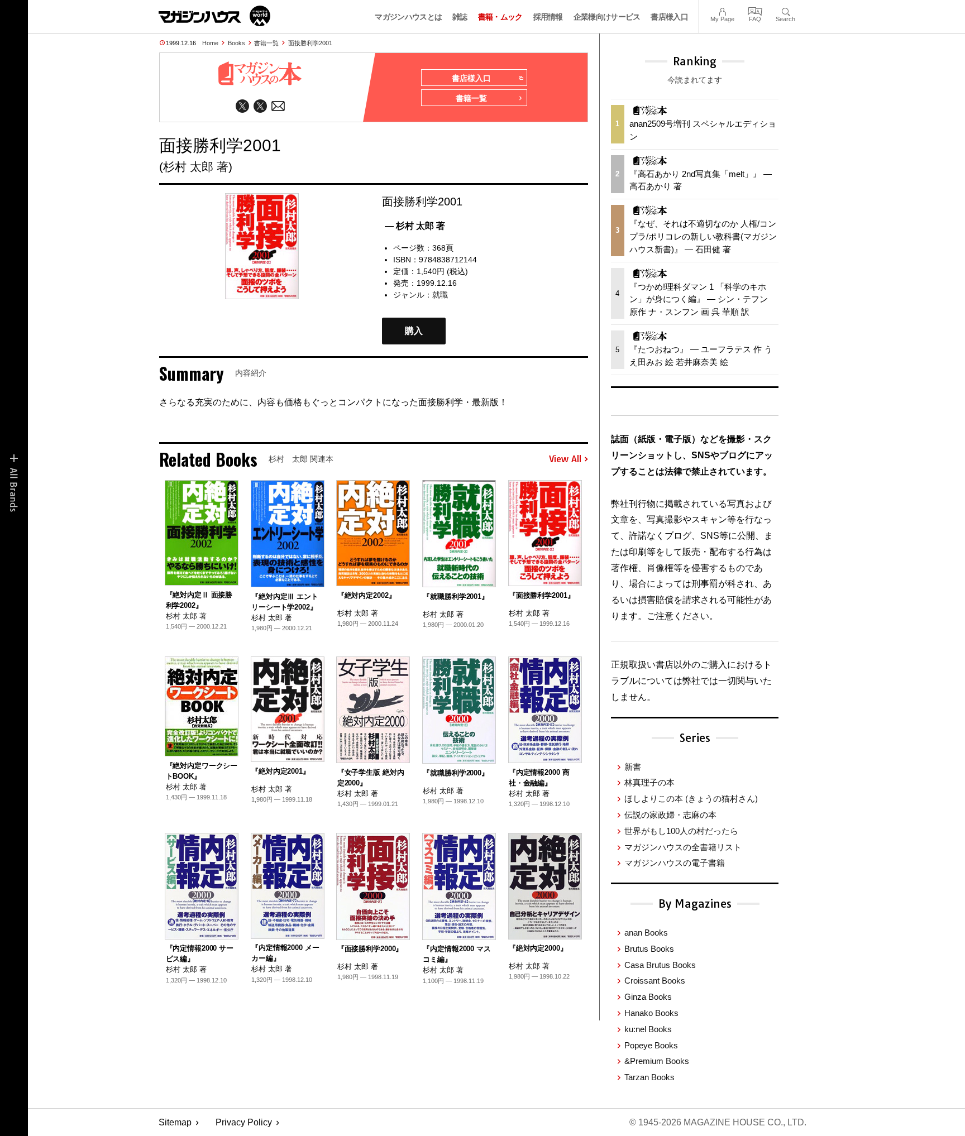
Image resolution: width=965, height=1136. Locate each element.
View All (565, 459)
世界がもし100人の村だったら (681, 831)
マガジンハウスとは (408, 17)
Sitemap (175, 1122)
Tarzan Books (649, 1077)
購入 (414, 330)
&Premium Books (656, 1061)
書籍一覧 (266, 43)
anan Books (646, 932)
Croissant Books (654, 980)
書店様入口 (669, 17)
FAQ (755, 10)
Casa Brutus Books (660, 965)
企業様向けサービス (607, 17)
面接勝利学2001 (310, 43)
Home (210, 43)
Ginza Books (648, 996)
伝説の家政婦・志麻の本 (670, 814)
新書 (632, 766)
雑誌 (459, 17)
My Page (722, 10)
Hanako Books (651, 1013)
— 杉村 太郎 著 (415, 226)
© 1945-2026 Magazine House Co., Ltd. (717, 1122)
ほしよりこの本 (691, 798)
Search (785, 10)
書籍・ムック (500, 17)
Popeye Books (651, 1045)
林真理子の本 (649, 782)
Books (236, 43)
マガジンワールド (214, 16)
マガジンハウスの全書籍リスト (683, 847)
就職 (440, 294)
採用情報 (548, 17)
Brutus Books (649, 948)
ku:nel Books (648, 1029)
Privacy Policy (244, 1122)
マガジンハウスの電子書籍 (674, 862)
